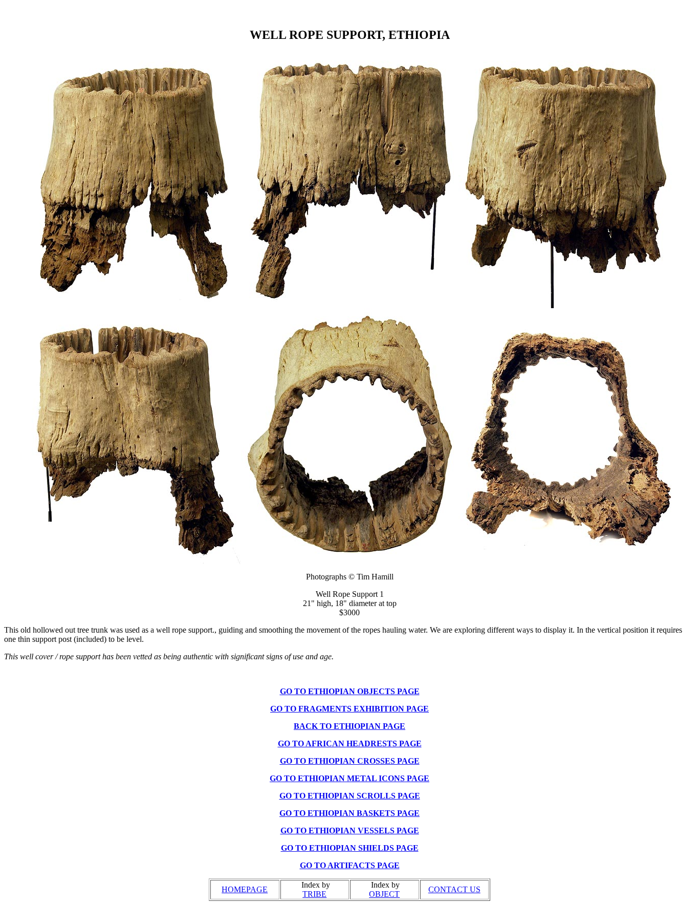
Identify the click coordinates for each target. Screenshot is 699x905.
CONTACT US (454, 889)
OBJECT (384, 894)
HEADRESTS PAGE (384, 743)
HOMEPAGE (245, 889)
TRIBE (314, 894)
